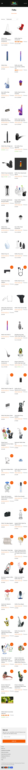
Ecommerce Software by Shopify (7, 764)
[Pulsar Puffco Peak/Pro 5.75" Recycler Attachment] (21, 191)
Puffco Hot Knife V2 (5, 334)
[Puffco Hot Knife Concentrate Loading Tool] (21, 56)
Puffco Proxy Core (19, 253)
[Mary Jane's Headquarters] (14, 3)
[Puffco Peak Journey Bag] (21, 299)
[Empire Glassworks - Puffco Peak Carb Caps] (21, 352)
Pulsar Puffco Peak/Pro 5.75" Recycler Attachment (20, 201)
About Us (3, 748)
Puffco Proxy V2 (5, 253)
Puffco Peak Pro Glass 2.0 (7, 388)
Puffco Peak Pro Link (19, 280)
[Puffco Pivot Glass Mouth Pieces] (21, 164)
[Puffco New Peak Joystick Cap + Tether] (21, 460)
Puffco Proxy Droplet (19, 496)
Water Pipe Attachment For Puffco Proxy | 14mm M (7, 309)
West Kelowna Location (6, 754)
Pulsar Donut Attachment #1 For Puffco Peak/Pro (7, 444)
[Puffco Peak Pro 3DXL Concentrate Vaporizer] (21, 110)
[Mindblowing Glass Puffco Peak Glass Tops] (21, 325)
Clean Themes (21, 763)
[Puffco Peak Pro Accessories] (21, 29)
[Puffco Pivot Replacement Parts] (7, 218)
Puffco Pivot (4, 65)
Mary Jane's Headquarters (9, 763)
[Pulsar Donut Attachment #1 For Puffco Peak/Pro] (7, 433)
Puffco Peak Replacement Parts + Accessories (6, 40)
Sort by (3, 19)
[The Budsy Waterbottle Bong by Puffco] (7, 191)
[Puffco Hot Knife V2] (7, 325)
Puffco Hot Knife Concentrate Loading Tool (20, 67)
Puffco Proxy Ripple (19, 604)
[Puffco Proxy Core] (21, 245)
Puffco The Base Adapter (7, 523)
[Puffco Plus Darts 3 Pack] (7, 406)
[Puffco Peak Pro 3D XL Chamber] (21, 83)
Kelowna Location (4, 752)
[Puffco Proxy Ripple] (21, 595)
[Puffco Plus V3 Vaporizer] (7, 137)
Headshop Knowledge (5, 750)
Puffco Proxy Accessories (7, 173)
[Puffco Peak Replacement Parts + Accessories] (7, 29)
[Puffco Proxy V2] (7, 245)
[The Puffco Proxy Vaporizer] (21, 137)
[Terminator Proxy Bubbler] (21, 406)
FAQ (2, 759)
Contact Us (3, 757)
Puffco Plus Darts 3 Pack (7, 415)
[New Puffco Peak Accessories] (21, 218)
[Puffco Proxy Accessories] (7, 164)
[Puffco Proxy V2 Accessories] (7, 352)
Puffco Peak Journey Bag (20, 307)
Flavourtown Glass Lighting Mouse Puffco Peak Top (6, 632)
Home (2, 746)
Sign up (14, 741)
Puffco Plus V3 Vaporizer (7, 146)
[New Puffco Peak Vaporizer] (7, 83)
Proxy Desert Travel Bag (7, 550)
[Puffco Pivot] (7, 56)
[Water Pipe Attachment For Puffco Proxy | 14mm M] (7, 299)
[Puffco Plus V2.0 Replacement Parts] (7, 110)
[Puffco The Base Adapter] (7, 514)
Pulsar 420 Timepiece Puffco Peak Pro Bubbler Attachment (7, 498)
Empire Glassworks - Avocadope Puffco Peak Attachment (20, 686)
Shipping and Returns (5, 755)
